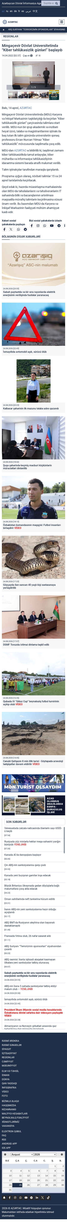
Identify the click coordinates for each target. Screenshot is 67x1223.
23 (62, 1180)
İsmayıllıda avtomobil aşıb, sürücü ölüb (25, 351)
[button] (33, 75)
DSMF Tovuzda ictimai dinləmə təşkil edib (26, 644)
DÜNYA (6, 1079)
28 (46, 1185)
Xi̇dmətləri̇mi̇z (10, 1121)
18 (20, 1180)
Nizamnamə (9, 1109)
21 (46, 1180)
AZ (3, 11)
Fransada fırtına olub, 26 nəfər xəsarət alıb (27, 936)
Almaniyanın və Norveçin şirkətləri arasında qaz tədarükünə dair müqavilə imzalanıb (30, 1027)
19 (28, 1180)
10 (10, 1175)
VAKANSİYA (8, 1126)
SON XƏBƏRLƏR (16, 821)
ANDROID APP (9, 1143)
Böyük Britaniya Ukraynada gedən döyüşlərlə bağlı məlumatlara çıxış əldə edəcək (31, 887)
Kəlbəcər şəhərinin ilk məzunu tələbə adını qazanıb (31, 408)
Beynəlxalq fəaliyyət (15, 1117)
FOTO (5, 1095)
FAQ (4, 1135)
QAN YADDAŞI (9, 1083)
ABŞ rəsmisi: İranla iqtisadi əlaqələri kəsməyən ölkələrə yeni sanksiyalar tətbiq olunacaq (29, 961)
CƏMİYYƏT (7, 1061)
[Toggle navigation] (61, 22)
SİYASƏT (6, 1049)
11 (20, 1175)
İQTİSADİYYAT (9, 1053)
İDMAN (5, 1075)
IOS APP (6, 1148)
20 (38, 1180)
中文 (35, 11)
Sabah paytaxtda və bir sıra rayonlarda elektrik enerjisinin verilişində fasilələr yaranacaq (29, 293)
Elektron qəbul (11, 1131)
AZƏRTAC (26, 108)
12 (28, 1175)
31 (10, 1190)
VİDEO (5, 1091)
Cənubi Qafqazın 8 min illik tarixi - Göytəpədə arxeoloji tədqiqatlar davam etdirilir (33, 763)
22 (54, 1180)
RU (7, 11)
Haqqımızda (9, 1105)
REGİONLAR (10, 36)
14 (46, 1175)
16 (62, 1175)
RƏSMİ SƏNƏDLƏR (12, 1045)
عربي (28, 11)
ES (23, 11)
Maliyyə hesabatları (14, 1113)
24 (10, 1185)
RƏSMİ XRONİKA (10, 1040)
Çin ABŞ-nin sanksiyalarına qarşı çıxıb (25, 865)
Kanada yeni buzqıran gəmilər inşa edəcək (27, 875)
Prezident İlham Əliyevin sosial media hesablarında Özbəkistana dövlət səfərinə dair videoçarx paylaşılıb (33, 1012)
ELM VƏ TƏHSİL (10, 1071)
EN (11, 11)
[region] (34, 928)
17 (10, 1180)
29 (54, 1185)
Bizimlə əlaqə (10, 1101)
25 (20, 1185)
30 (62, 1185)
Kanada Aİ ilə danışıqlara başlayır (22, 854)
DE (15, 11)
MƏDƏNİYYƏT (9, 1065)
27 (38, 1185)
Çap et (26, 55)
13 (38, 1175)
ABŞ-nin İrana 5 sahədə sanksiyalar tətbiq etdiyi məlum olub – (30, 988)
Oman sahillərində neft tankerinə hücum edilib (29, 899)
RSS (4, 1139)
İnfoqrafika (9, 1087)
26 (28, 1185)
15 (54, 1175)
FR (19, 11)
